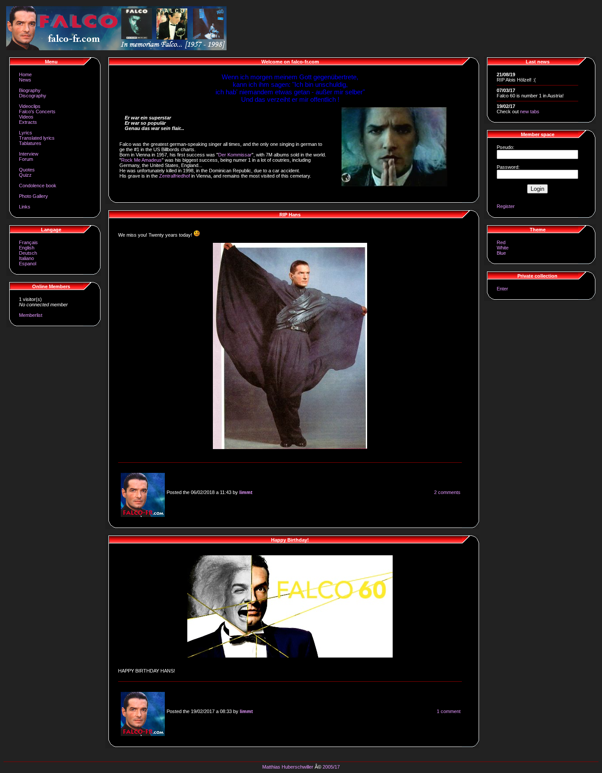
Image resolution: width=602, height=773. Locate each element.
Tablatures (30, 143)
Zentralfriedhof (174, 175)
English (26, 247)
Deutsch (28, 253)
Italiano (26, 258)
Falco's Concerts (37, 111)
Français (28, 242)
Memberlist (30, 315)
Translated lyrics (37, 138)
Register (506, 206)
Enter (502, 288)
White (503, 247)
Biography (30, 90)
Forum (26, 159)
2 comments (447, 492)
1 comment (449, 711)
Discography (32, 95)
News (25, 79)
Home (25, 74)
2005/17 (331, 766)
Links (24, 206)
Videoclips (30, 106)
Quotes (27, 169)
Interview (28, 153)
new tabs (529, 111)
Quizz (25, 175)
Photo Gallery (33, 196)
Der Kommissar (235, 154)
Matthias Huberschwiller (287, 766)
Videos (26, 116)
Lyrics (25, 132)
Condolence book (37, 185)
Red (501, 242)
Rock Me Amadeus (141, 160)
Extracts (28, 122)
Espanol (27, 263)
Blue (501, 253)
